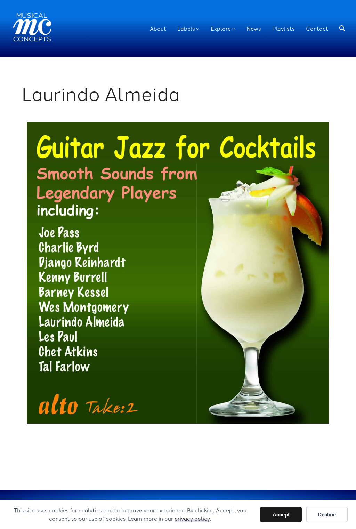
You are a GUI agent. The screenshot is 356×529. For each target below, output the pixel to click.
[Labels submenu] (197, 28)
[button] (342, 28)
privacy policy (192, 518)
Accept (281, 515)
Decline (327, 515)
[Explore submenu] (233, 28)
